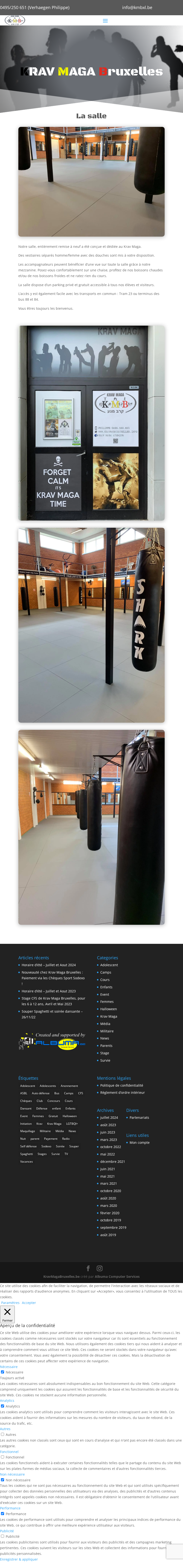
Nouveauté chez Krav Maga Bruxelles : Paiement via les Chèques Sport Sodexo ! (53, 978)
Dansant (25, 1108)
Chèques (26, 1101)
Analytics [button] (7, 1400)
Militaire (107, 1031)
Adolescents (48, 1086)
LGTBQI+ (72, 1124)
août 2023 (108, 1125)
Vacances (26, 1161)
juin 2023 (107, 1132)
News (104, 1038)
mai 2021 (107, 1176)
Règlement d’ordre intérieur (122, 1092)
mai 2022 (107, 1154)
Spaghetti (26, 1154)
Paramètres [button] (10, 1302)
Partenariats (139, 1117)
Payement (50, 1139)
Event (104, 994)
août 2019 (108, 1235)
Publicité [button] (7, 1531)
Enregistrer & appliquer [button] (19, 1559)
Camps (105, 972)
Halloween (108, 1009)
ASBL (23, 1093)
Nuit (23, 1139)
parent (34, 1139)
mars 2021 (108, 1183)
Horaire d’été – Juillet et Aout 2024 (49, 965)
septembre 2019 (113, 1227)
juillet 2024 (109, 1117)
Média (105, 1023)
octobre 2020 (110, 1191)
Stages (42, 1154)
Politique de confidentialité (121, 1085)
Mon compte (140, 1142)
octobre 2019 (110, 1220)
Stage (104, 1053)
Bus (56, 1093)
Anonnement (69, 1086)
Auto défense (41, 1093)
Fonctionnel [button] (9, 1451)
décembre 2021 (112, 1161)
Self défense (28, 1146)
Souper (74, 1146)
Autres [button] (5, 1429)
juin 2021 (107, 1169)
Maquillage (27, 1131)
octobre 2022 (110, 1146)
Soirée (60, 1146)
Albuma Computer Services (117, 1276)
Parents (106, 1045)
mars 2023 (108, 1139)
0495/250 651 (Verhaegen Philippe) (34, 7)
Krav (39, 1124)
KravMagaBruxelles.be (61, 1276)
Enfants (106, 987)
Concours (53, 1101)
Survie (105, 1060)
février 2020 (109, 1213)
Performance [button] (10, 1508)
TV (66, 1154)
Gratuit (53, 1116)
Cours (105, 979)
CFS (80, 1093)
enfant (56, 1108)
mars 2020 (108, 1205)
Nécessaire (14, 1372)
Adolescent (109, 965)
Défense (41, 1108)
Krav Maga (108, 1016)
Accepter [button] (29, 1302)
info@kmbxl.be (137, 7)
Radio (66, 1139)
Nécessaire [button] (9, 1366)
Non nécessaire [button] (12, 1474)
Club (40, 1101)
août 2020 (108, 1198)
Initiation (26, 1124)
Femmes (107, 1001)
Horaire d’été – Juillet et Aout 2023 (49, 991)
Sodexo (46, 1146)
